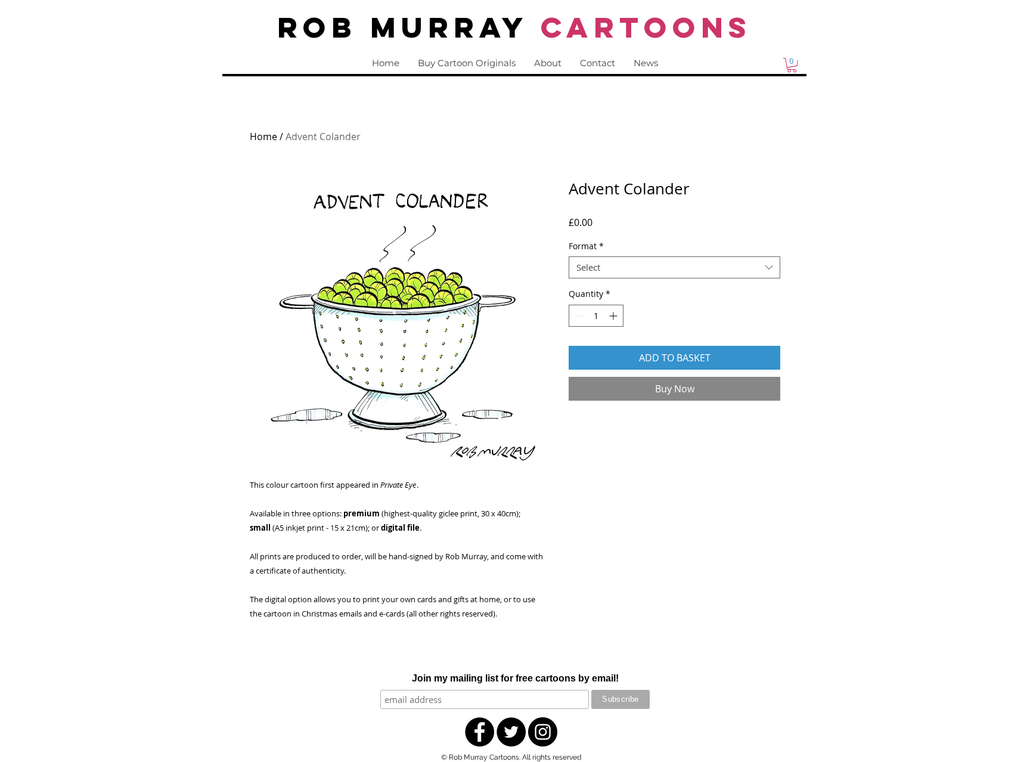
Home (263, 136)
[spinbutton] (596, 315)
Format (586, 246)
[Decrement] (577, 315)
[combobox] (674, 267)
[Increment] (614, 315)
